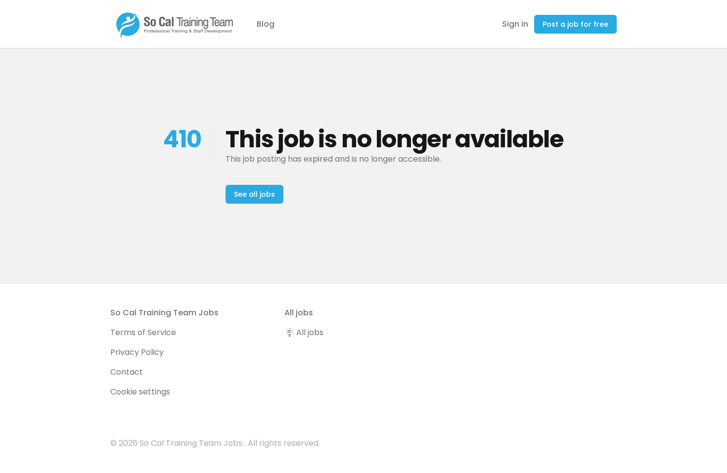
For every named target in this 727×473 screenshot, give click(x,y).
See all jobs (254, 194)
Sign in (515, 24)
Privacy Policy (137, 352)
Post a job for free (575, 24)
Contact (126, 372)
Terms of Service (143, 332)
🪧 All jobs (303, 332)
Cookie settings (140, 391)
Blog (265, 24)
